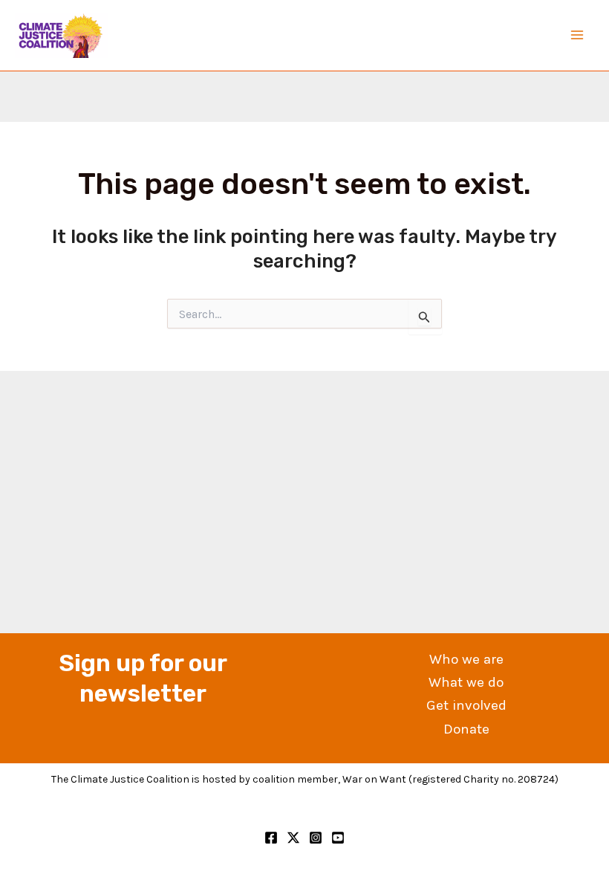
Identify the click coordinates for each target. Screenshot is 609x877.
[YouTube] (338, 837)
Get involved (466, 705)
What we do (466, 682)
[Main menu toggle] (578, 36)
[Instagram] (315, 837)
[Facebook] (271, 837)
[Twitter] (293, 837)
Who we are (466, 659)
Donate (466, 729)
